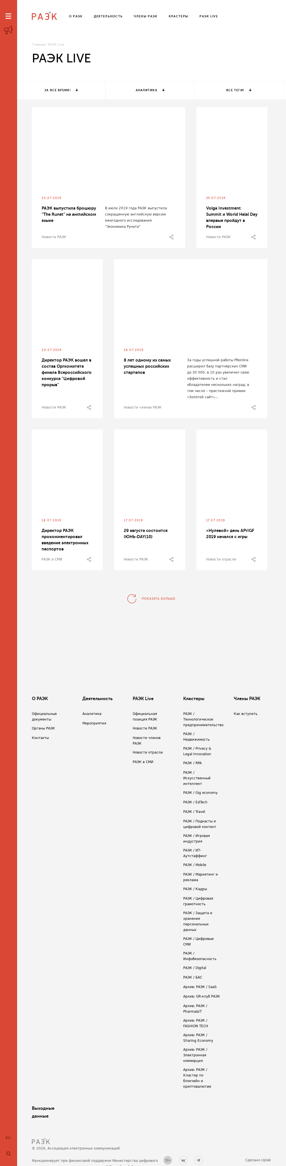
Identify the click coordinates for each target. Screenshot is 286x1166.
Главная (38, 44)
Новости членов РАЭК (143, 407)
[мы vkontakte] (183, 1160)
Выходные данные (43, 1112)
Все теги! (235, 90)
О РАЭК (40, 698)
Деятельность (97, 698)
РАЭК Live (143, 698)
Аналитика (146, 90)
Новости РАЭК (54, 237)
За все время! (57, 90)
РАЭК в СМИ (52, 559)
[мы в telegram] (198, 1160)
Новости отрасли (221, 559)
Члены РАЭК (247, 698)
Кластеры (193, 698)
